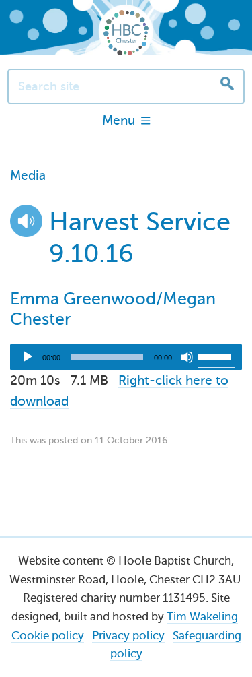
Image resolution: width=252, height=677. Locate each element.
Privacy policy (128, 635)
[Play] (27, 357)
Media (28, 175)
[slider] (216, 356)
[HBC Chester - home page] (126, 32)
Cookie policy (47, 635)
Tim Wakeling (202, 616)
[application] (126, 357)
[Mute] (187, 357)
